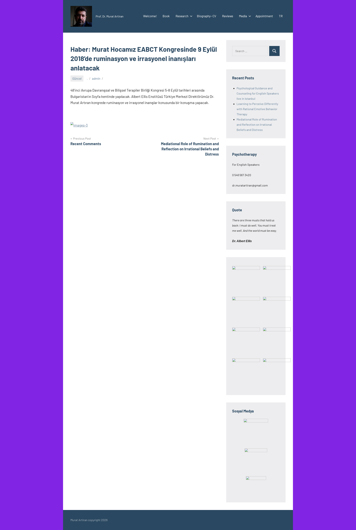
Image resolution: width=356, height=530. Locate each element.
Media (243, 16)
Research (182, 16)
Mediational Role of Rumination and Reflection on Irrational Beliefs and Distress (257, 124)
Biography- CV (206, 16)
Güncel (77, 78)
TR (281, 16)
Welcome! (150, 16)
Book (166, 16)
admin (96, 78)
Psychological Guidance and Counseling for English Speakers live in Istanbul (258, 93)
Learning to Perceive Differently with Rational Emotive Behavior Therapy (257, 109)
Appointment (264, 16)
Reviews (227, 16)
